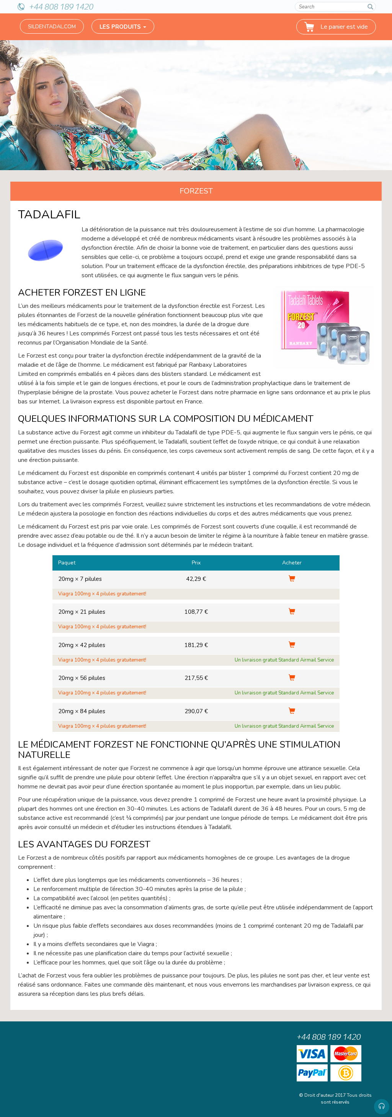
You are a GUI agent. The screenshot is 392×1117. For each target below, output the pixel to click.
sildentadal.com (52, 26)
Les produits (121, 27)
